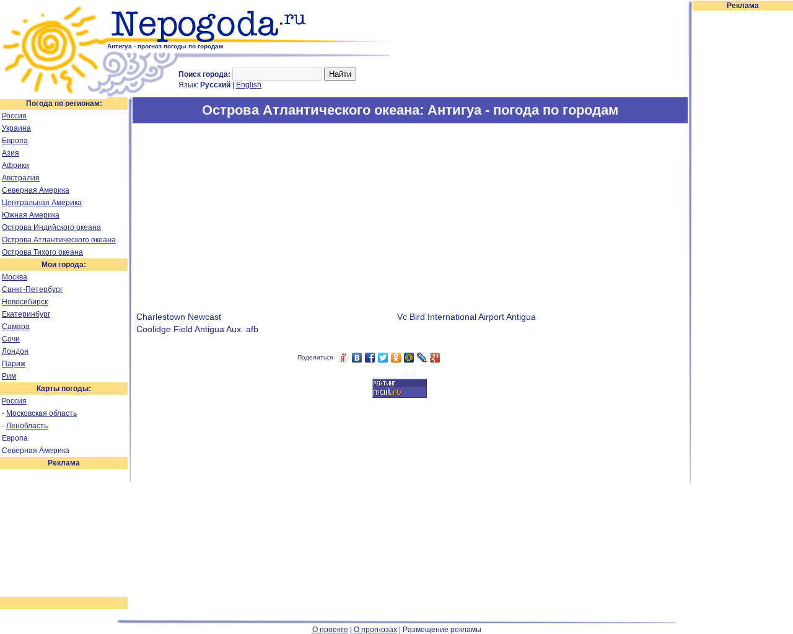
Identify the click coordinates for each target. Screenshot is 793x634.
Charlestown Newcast (178, 317)
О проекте (330, 629)
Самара (16, 326)
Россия (14, 116)
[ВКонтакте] (357, 358)
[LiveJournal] (422, 358)
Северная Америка (35, 190)
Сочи (11, 339)
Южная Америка (30, 215)
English (248, 85)
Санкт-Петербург (32, 289)
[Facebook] (370, 358)
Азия (10, 153)
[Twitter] (383, 358)
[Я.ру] (344, 358)
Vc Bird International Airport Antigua (466, 317)
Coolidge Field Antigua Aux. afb (197, 329)
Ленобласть (27, 425)
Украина (16, 128)
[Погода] (53, 94)
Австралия (21, 178)
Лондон (15, 351)
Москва (14, 277)
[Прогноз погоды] (252, 40)
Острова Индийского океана (51, 227)
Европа (15, 140)
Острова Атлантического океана (59, 240)
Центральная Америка (42, 202)
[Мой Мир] (409, 358)
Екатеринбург (26, 314)
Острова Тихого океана (42, 252)
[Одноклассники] (396, 358)
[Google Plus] (435, 358)
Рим (9, 376)
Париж (13, 363)
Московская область (41, 413)
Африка (15, 165)
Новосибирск (25, 301)
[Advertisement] (742, 197)
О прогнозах (375, 629)
